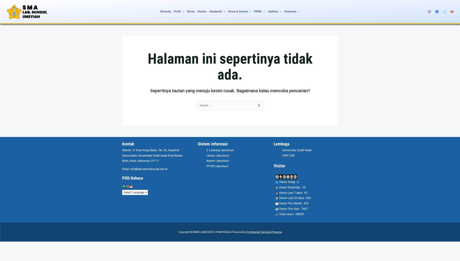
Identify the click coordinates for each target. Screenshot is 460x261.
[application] (182, 11)
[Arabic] (123, 186)
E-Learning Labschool (220, 150)
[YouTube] (452, 11)
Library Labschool (217, 155)
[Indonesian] (131, 186)
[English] (127, 186)
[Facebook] (437, 11)
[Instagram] (429, 11)
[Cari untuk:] (230, 105)
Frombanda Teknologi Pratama (264, 232)
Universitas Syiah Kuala (297, 150)
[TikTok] (444, 11)
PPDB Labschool (217, 166)
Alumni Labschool (217, 160)
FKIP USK (288, 155)
